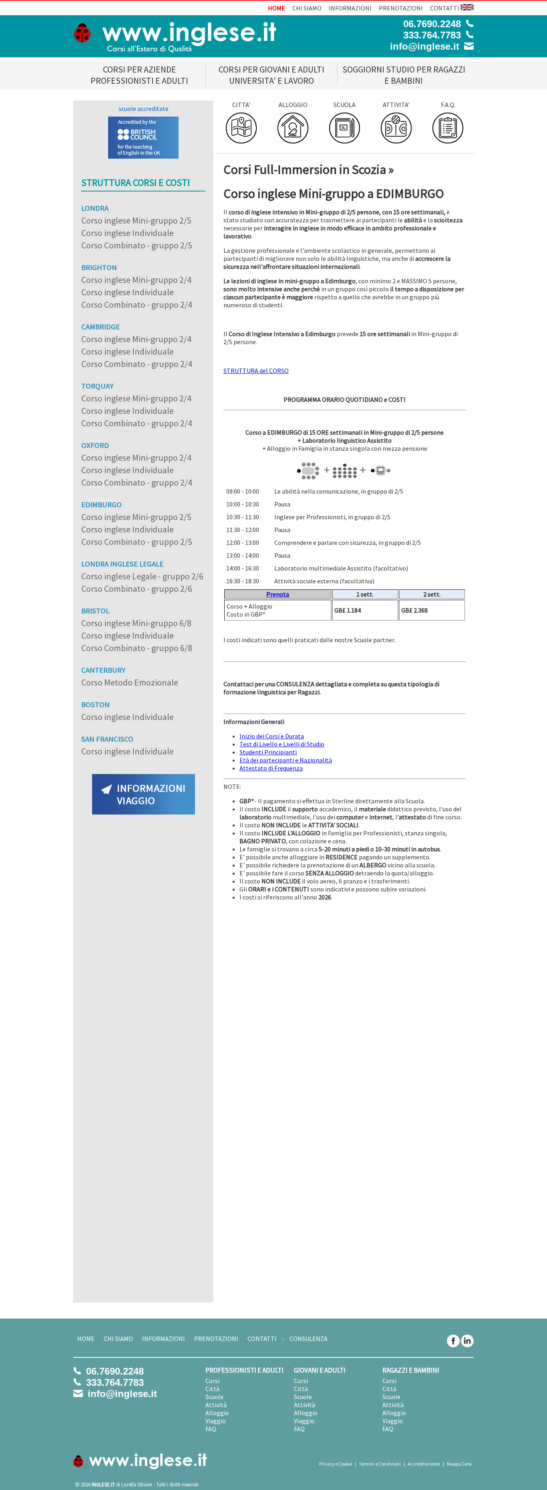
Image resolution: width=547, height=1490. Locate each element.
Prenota (277, 594)
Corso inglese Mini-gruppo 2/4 (136, 279)
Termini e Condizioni (380, 1464)
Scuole (214, 1397)
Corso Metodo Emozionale (129, 682)
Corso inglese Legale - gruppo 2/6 (142, 576)
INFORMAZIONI (350, 8)
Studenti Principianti (268, 752)
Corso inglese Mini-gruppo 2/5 (136, 220)
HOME (276, 8)
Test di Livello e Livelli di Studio (281, 744)
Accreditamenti (424, 1464)
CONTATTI (444, 8)
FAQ (210, 1429)
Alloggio (217, 1413)
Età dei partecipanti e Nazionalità (285, 760)
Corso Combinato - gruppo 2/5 (136, 245)
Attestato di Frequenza (271, 768)
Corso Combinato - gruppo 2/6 (136, 588)
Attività (216, 1405)
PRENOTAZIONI (401, 8)
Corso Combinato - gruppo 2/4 (136, 304)
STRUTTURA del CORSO (256, 371)
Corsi (212, 1381)
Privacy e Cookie (335, 1464)
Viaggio (215, 1421)
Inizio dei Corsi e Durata (271, 736)
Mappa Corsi (459, 1464)
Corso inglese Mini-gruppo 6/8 (136, 623)
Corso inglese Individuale (127, 232)
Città (212, 1389)
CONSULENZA (309, 1339)
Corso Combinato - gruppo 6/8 (136, 647)
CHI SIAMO (307, 8)
